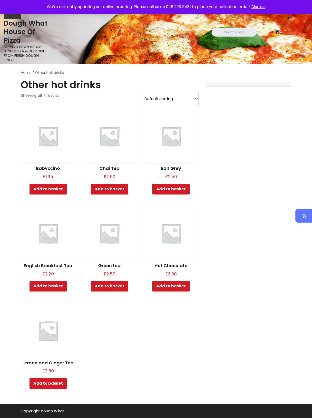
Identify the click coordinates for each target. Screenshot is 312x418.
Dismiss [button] (258, 7)
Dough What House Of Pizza (26, 32)
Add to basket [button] (48, 189)
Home (26, 72)
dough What (52, 411)
